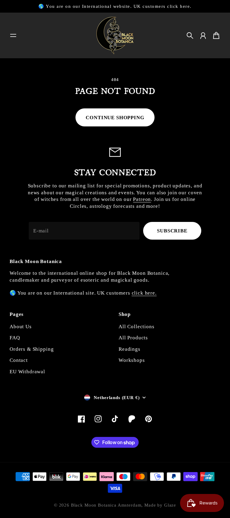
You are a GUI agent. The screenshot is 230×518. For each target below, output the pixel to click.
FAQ (15, 338)
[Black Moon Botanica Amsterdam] (115, 35)
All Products (133, 338)
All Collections (137, 326)
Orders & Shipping (32, 349)
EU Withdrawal (27, 371)
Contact (19, 360)
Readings (129, 349)
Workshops (132, 360)
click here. (144, 293)
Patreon (142, 199)
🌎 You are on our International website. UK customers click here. (114, 6)
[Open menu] (13, 35)
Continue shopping (115, 117)
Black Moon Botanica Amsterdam (106, 505)
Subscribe (172, 231)
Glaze (170, 505)
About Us (21, 326)
